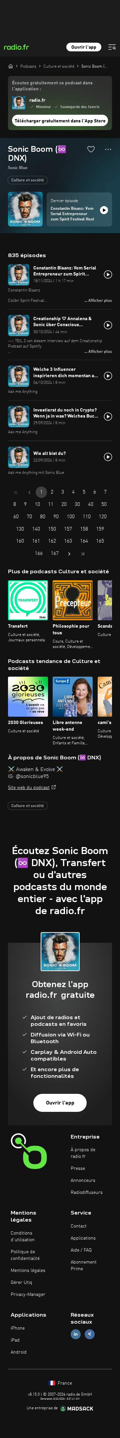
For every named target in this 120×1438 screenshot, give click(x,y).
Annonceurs (83, 1180)
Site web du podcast (29, 787)
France (64, 1383)
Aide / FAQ (81, 1250)
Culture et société (27, 180)
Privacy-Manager (28, 1294)
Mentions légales (28, 1270)
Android (19, 1352)
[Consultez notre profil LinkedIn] (75, 1334)
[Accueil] (10, 66)
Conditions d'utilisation (23, 1236)
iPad (15, 1340)
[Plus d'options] (108, 149)
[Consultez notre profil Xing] (89, 1334)
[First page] (16, 492)
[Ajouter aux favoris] (91, 149)
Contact (79, 1226)
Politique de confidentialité (25, 1255)
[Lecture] (104, 210)
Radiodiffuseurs (87, 1192)
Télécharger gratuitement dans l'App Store (60, 121)
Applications (83, 1238)
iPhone (18, 1328)
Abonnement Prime (84, 1265)
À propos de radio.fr (83, 1153)
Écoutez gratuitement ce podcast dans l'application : (52, 86)
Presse (78, 1168)
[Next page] (69, 554)
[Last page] (82, 554)
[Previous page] (29, 492)
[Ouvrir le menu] (112, 47)
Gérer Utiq (21, 1282)
